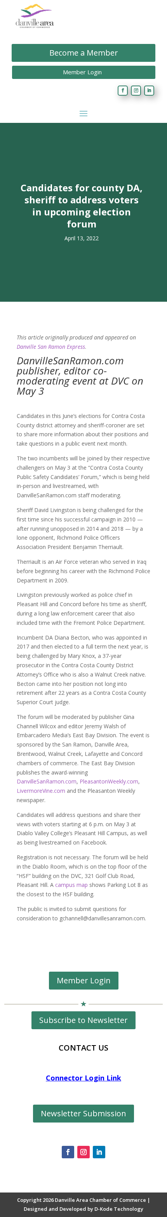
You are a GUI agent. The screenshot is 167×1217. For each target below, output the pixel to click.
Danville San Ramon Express (51, 346)
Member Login (82, 72)
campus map (71, 884)
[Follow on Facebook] (123, 91)
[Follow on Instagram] (136, 91)
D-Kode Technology (118, 1208)
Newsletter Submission (83, 1113)
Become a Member (83, 52)
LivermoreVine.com (41, 790)
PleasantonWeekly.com (109, 781)
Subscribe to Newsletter (83, 1020)
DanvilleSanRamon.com (47, 781)
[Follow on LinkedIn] (149, 91)
